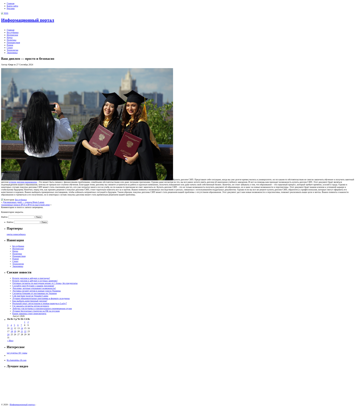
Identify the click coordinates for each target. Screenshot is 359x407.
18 (12, 331)
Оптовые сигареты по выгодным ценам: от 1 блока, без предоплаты (45, 283)
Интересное (12, 35)
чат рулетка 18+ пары (17, 353)
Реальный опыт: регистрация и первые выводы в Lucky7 (39, 303)
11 (12, 328)
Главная (10, 3)
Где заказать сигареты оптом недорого (30, 306)
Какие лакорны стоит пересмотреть (29, 313)
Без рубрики (13, 32)
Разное (10, 45)
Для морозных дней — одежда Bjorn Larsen (23, 202)
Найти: (4, 217)
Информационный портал (27, 20)
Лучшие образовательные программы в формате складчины (41, 298)
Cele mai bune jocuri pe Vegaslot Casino (30, 296)
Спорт (10, 47)
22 (25, 331)
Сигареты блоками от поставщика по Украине (34, 293)
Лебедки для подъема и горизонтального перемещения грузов (42, 308)
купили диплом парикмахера (23, 182)
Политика (11, 40)
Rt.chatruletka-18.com (16, 360)
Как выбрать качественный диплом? (29, 301)
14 (22, 328)
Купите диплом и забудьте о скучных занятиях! (34, 281)
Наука (9, 37)
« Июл (10, 340)
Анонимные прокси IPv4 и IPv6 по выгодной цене (25, 205)
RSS (6, 13)
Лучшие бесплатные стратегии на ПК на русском (36, 311)
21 (22, 331)
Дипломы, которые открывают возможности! (34, 288)
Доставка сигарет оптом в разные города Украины (36, 291)
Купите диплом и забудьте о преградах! (31, 278)
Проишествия (13, 42)
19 (15, 331)
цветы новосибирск (16, 234)
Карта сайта (12, 6)
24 (8, 334)
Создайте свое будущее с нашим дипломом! (33, 286)
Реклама (11, 8)
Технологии (12, 50)
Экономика (12, 52)
